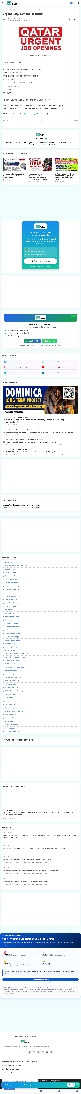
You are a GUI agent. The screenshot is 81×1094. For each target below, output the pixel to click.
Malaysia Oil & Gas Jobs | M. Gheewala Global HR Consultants (14, 176)
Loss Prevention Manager (13, 633)
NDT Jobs (14, 106)
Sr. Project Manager (11, 725)
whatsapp (61, 362)
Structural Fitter (10, 108)
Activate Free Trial (32, 341)
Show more (74, 154)
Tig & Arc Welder (35, 108)
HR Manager (9, 610)
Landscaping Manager (12, 626)
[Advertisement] (40, 204)
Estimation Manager (12, 593)
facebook (23, 362)
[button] (79, 3)
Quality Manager (10, 701)
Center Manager (10, 572)
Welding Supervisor (14, 10)
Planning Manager (11, 670)
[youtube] (38, 1052)
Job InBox (39, 138)
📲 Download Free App (40, 261)
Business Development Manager (16, 566)
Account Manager (11, 562)
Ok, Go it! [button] (9, 1088)
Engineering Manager (12, 589)
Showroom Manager (11, 718)
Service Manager (10, 714)
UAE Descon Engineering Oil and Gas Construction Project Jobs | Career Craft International (39, 432)
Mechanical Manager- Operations (16, 657)
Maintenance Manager (12, 640)
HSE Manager (9, 613)
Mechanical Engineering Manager (16, 654)
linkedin (61, 373)
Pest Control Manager (12, 664)
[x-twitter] (34, 1052)
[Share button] (47, 114)
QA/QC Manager (10, 694)
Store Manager (10, 728)
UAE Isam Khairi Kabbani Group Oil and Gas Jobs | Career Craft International (34, 442)
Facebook (17, 114)
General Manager (11, 606)
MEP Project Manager (12, 637)
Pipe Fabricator (40, 106)
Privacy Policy (55, 1081)
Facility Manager (10, 596)
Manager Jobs (10, 643)
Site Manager (9, 721)
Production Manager (12, 681)
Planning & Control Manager (14, 667)
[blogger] (51, 1052)
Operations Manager (12, 660)
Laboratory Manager (12, 623)
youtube (61, 367)
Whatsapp (39, 114)
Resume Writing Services (13, 1073)
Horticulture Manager (12, 616)
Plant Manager (10, 674)
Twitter (28, 114)
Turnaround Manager (12, 731)
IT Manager (9, 620)
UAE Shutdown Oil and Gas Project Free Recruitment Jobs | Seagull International (35, 452)
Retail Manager (10, 704)
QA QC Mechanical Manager (14, 691)
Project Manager (10, 684)
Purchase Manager (11, 687)
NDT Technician (26, 106)
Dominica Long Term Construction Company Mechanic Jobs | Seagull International (36, 421)
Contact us (42, 1081)
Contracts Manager (11, 583)
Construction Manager (12, 579)
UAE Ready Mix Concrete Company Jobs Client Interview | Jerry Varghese (25, 881)
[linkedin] (47, 1052)
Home (5, 10)
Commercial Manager (12, 576)
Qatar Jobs (63, 106)
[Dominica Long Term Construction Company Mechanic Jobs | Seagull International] (40, 400)
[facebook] (29, 1052)
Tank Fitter (22, 108)
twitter (23, 373)
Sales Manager (10, 708)
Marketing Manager (11, 647)
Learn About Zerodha (40, 979)
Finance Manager (11, 599)
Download (71, 1085)
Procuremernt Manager (13, 677)
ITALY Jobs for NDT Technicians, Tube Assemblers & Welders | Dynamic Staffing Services (39, 176)
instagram (23, 367)
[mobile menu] (2, 3)
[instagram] (42, 1052)
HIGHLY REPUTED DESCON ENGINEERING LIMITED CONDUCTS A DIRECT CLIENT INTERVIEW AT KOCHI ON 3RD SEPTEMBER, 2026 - (39, 814)
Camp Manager (10, 569)
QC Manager (9, 698)
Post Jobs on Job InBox (12, 1065)
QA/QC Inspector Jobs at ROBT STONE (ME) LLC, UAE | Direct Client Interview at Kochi (65, 176)
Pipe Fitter (52, 106)
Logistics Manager (11, 630)
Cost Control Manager (12, 586)
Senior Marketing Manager (14, 711)
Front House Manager (12, 603)
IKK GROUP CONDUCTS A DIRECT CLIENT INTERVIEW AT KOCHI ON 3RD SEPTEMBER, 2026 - (34, 848)
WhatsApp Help (50, 341)
